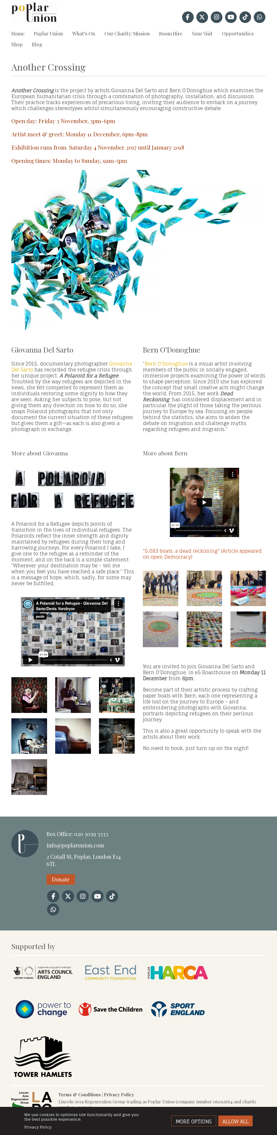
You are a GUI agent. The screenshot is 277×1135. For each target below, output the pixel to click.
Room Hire (171, 33)
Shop (17, 44)
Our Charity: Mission (127, 33)
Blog (37, 44)
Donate (61, 879)
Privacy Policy (119, 1094)
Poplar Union (48, 33)
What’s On (83, 33)
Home (18, 33)
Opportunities (238, 33)
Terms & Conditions (79, 1094)
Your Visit (202, 33)
